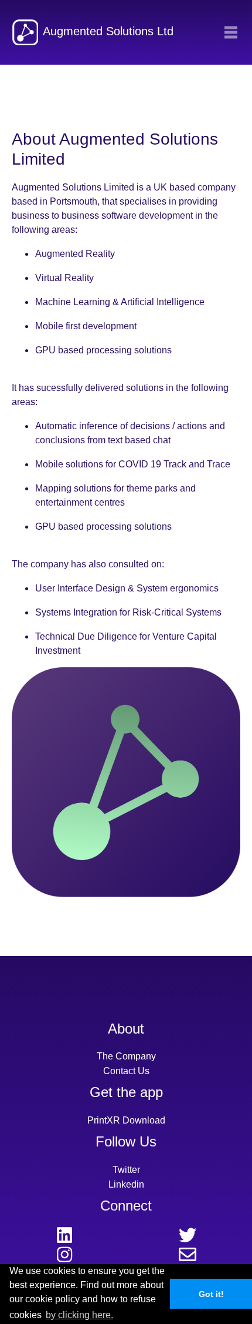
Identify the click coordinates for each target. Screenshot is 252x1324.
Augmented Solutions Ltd (108, 31)
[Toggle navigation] (231, 32)
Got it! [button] (211, 1294)
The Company (126, 1056)
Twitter (126, 1170)
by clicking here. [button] (79, 1315)
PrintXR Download (126, 1120)
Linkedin (126, 1184)
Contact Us (126, 1071)
